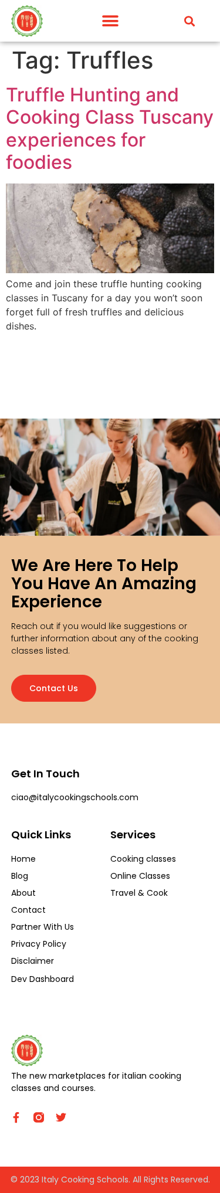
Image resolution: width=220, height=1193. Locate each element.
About (23, 893)
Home (23, 859)
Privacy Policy (38, 944)
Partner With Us (42, 927)
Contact (28, 910)
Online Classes (140, 876)
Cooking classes (143, 859)
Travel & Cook (139, 893)
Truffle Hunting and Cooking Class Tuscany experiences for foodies (110, 128)
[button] (110, 21)
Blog (19, 876)
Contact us (53, 688)
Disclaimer (32, 961)
